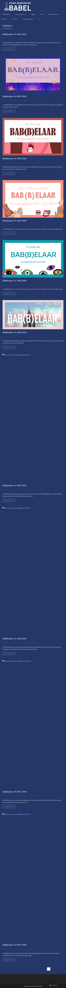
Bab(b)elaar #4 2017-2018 (14, 945)
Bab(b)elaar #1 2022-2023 (14, 34)
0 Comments (35, 38)
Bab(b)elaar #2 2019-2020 (14, 221)
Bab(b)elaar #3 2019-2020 (14, 158)
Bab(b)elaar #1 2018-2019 (14, 638)
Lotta (6, 38)
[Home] (3, 28)
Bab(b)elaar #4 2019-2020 (14, 96)
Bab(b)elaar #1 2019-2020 (14, 281)
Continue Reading (9, 49)
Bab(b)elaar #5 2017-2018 (14, 792)
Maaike (6, 949)
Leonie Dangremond (10, 162)
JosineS (6, 642)
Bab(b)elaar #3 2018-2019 (14, 332)
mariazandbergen (9, 100)
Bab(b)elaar (8, 28)
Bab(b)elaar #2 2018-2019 (14, 485)
